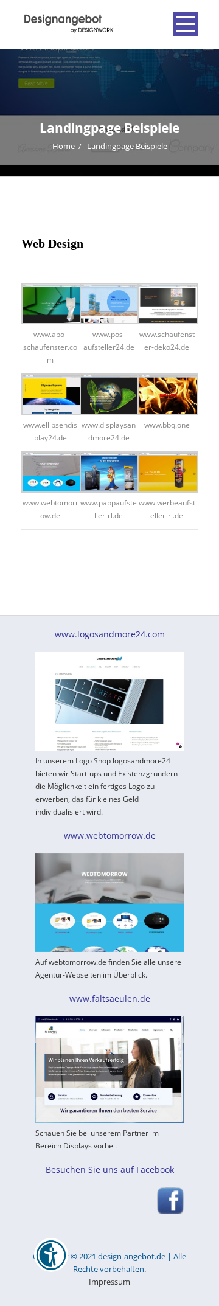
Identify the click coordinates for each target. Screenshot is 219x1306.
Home (63, 146)
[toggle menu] (185, 24)
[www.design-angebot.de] (68, 23)
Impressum (109, 1281)
